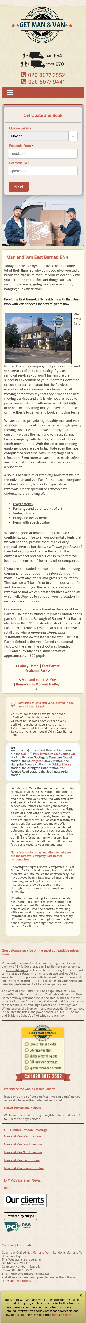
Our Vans (8, 1245)
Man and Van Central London (24, 1168)
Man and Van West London (22, 1136)
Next (18, 186)
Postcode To (19, 163)
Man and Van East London (22, 1160)
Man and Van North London (23, 1152)
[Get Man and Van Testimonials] (25, 1206)
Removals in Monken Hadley (38, 684)
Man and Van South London (23, 1144)
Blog (7, 1187)
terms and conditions (16, 1280)
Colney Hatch (28, 666)
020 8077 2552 (45, 74)
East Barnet (50, 666)
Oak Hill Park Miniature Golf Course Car (48, 754)
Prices (21, 1245)
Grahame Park (36, 670)
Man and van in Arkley (39, 679)
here (55, 1314)
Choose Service (20, 128)
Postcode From (21, 145)
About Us (33, 1245)
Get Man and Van (38, 1252)
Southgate (34, 761)
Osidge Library (61, 764)
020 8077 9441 (46, 81)
